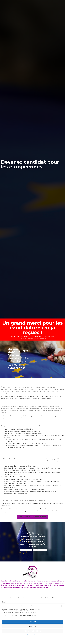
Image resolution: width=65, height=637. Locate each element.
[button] (62, 606)
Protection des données (32, 634)
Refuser (32, 626)
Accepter (32, 621)
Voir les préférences (32, 631)
